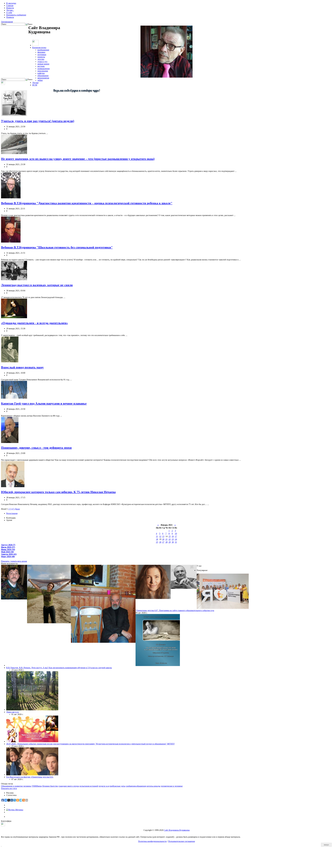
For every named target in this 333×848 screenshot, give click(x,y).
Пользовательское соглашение (181, 841)
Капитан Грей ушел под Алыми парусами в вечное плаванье (44, 403)
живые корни (43, 64)
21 (166, 539)
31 (176, 542)
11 (157, 536)
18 (157, 539)
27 (163, 542)
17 (176, 536)
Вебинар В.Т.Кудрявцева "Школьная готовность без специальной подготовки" (57, 247)
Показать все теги (9, 788)
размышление (43, 68)
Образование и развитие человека (16, 786)
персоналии (42, 71)
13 (163, 536)
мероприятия (43, 78)
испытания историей (89, 786)
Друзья (35, 82)
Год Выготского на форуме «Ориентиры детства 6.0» (29, 777)
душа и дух (42, 61)
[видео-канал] (3, 84)
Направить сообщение (16, 15)
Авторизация (7, 22)
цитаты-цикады (153, 786)
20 (163, 539)
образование (43, 75)
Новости (10, 8)
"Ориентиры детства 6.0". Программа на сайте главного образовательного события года (175, 610)
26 (160, 542)
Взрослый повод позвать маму (22, 367)
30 (173, 542)
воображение (43, 50)
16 (173, 536)
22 (170, 539)
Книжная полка (39, 47)
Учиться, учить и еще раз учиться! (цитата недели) (37, 121)
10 (176, 533)
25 (157, 542)
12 (160, 536)
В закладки (11, 3)
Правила (10, 17)
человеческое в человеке (172, 786)
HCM (34, 85)
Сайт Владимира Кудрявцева (177, 830)
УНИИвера (37, 786)
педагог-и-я (104, 786)
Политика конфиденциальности (152, 841)
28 (166, 542)
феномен (41, 52)
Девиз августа (12, 712)
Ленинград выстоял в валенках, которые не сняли (37, 285)
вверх (326, 845)
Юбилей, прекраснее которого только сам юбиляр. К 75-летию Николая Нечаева (58, 492)
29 (170, 542)
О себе (9, 12)
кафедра (41, 73)
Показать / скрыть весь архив (14, 561)
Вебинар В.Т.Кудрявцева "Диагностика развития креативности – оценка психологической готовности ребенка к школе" (86, 203)
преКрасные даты (117, 786)
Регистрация (11, 513)
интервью (41, 54)
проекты (41, 57)
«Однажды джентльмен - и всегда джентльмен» (34, 323)
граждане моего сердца (69, 786)
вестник (41, 66)
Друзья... (10, 10)
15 (170, 536)
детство (40, 59)
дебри (40, 80)
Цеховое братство (50, 786)
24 (176, 539)
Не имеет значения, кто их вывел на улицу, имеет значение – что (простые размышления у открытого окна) (78, 159)
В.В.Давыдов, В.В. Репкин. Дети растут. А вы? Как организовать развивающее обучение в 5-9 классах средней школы (59, 668)
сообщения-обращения (136, 786)
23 (173, 539)
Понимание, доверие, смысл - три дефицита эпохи (36, 447)
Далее (17, 509)
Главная (9, 5)
